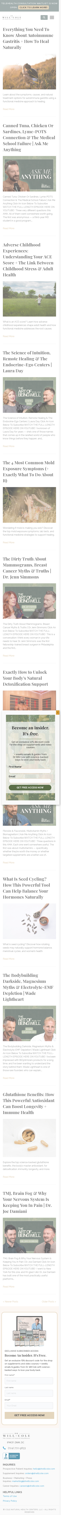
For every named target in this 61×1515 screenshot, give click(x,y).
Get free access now (30, 787)
